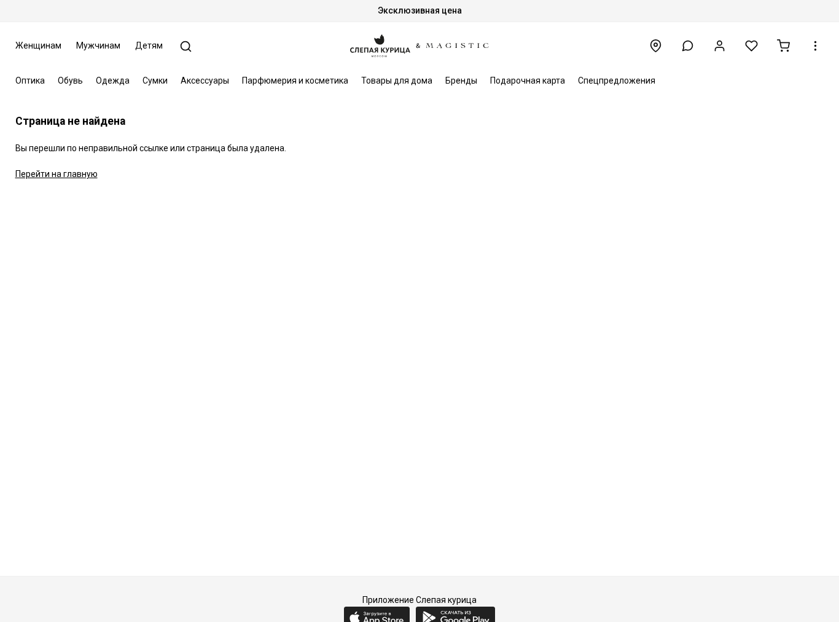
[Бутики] (656, 46)
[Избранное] (751, 46)
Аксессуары (205, 80)
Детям (149, 45)
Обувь (70, 80)
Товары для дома (396, 80)
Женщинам (38, 45)
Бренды (461, 80)
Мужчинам (98, 45)
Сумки (155, 80)
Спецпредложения (616, 80)
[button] (688, 46)
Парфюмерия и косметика (295, 80)
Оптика (30, 80)
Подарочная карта (527, 80)
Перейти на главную (56, 174)
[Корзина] (783, 46)
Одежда (113, 80)
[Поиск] (186, 46)
